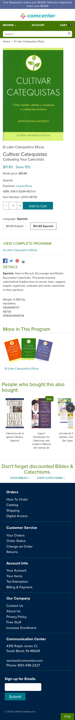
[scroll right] (70, 408)
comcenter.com (37, 14)
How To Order (17, 499)
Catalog (12, 504)
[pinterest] (17, 261)
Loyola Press (24, 186)
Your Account (16, 570)
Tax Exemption (17, 581)
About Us (13, 610)
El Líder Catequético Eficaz (29, 41)
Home (6, 41)
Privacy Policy (16, 616)
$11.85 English (14, 226)
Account (38, 25)
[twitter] (11, 261)
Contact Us (14, 605)
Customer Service (21, 527)
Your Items (14, 575)
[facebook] (5, 261)
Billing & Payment (19, 586)
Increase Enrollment (21, 627)
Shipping (12, 510)
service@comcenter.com (24, 660)
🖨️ (23, 261)
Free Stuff (13, 622)
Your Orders (15, 535)
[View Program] (37, 350)
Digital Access (17, 515)
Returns (12, 551)
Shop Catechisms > (51, 478)
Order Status (16, 540)
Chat (67, 716)
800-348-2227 (29, 665)
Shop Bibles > (20, 478)
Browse (8, 25)
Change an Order (19, 546)
